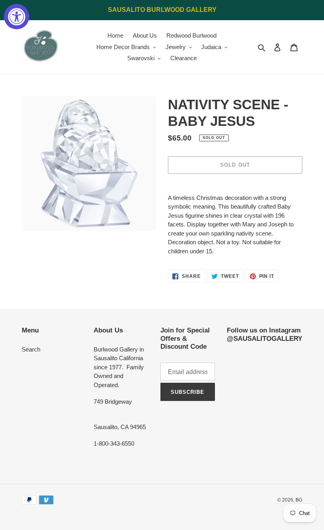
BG (299, 500)
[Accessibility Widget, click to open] (16, 16)
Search (31, 349)
